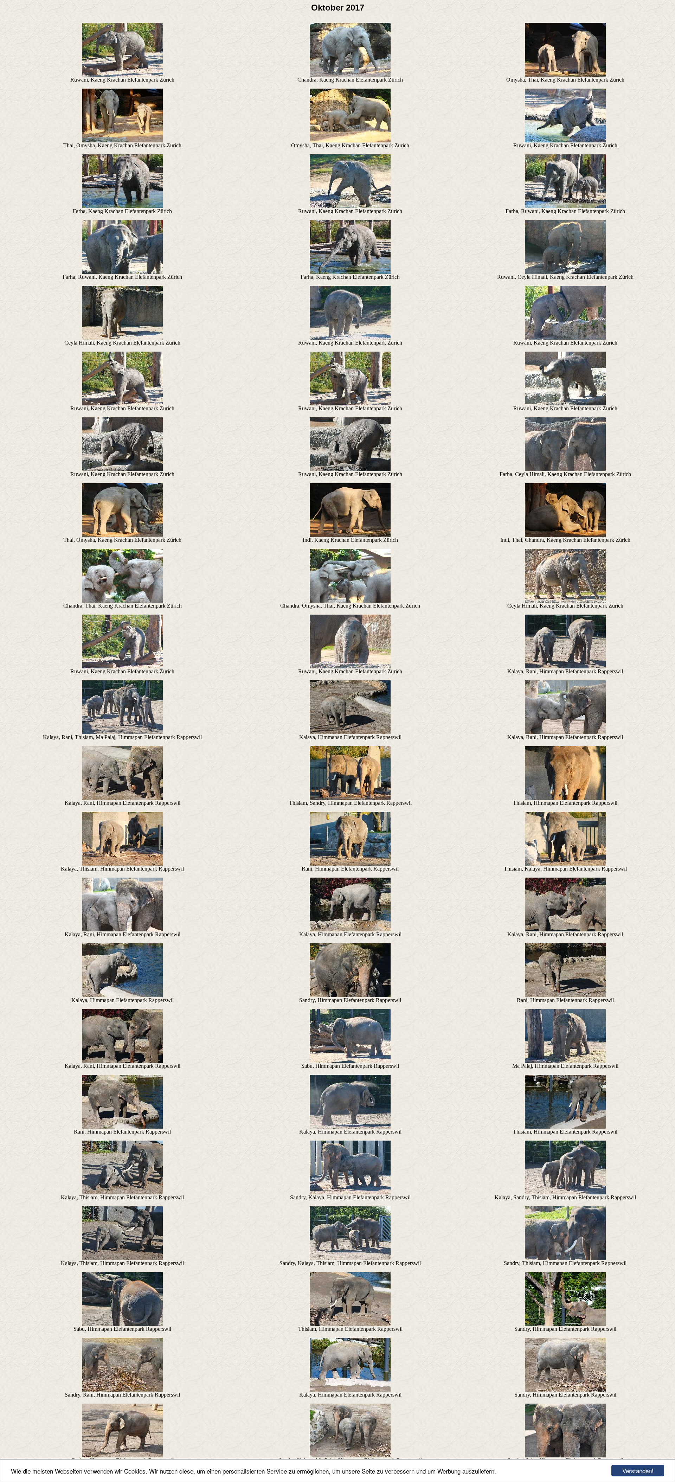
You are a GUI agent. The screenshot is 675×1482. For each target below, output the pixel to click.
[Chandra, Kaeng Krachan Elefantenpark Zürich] (350, 75)
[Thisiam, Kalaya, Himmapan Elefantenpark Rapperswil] (565, 864)
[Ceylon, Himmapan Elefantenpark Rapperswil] (122, 1455)
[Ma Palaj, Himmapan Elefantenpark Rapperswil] (565, 1061)
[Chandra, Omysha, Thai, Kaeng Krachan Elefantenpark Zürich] (350, 601)
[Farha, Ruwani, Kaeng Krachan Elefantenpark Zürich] (565, 206)
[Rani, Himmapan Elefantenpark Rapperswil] (350, 864)
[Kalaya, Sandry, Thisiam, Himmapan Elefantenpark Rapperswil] (565, 1192)
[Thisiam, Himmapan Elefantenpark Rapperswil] (565, 798)
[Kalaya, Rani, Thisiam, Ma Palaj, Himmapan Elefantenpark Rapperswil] (122, 732)
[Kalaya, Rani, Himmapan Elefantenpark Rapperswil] (565, 666)
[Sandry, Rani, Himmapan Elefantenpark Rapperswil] (122, 1390)
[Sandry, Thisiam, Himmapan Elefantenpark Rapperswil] (565, 1258)
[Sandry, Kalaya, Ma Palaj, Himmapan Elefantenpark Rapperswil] (350, 1455)
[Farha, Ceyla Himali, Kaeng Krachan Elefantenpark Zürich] (565, 469)
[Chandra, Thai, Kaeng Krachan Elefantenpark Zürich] (122, 601)
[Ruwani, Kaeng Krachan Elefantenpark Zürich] (122, 75)
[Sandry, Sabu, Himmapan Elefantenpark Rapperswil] (565, 1455)
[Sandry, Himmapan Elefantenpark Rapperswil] (350, 995)
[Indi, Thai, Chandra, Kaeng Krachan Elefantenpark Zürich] (565, 535)
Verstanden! (638, 1470)
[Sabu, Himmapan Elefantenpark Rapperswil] (350, 1061)
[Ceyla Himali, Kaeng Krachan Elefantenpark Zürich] (122, 338)
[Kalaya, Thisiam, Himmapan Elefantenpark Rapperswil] (122, 864)
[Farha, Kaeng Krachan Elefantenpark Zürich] (122, 206)
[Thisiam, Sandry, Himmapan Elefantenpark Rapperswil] (350, 798)
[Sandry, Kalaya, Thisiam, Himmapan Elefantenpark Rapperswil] (350, 1258)
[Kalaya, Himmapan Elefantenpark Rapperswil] (350, 732)
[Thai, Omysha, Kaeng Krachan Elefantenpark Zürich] (122, 140)
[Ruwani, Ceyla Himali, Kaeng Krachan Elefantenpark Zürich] (565, 272)
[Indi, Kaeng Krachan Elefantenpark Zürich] (350, 535)
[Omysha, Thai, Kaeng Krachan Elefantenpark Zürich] (565, 75)
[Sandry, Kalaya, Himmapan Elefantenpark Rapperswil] (350, 1192)
